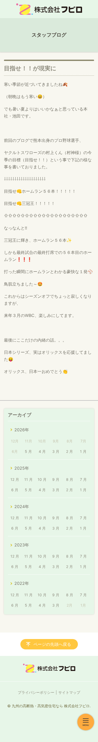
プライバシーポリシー (36, 692)
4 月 (42, 451)
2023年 (21, 544)
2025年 (21, 468)
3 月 (55, 451)
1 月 (83, 451)
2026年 (21, 429)
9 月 (55, 479)
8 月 (69, 479)
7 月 (83, 479)
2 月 (69, 451)
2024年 (21, 506)
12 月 (14, 479)
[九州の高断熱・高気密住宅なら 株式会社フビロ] (49, 9)
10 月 (42, 479)
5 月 (28, 451)
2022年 (21, 583)
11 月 (28, 479)
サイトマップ (69, 692)
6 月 (14, 490)
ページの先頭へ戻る (52, 644)
